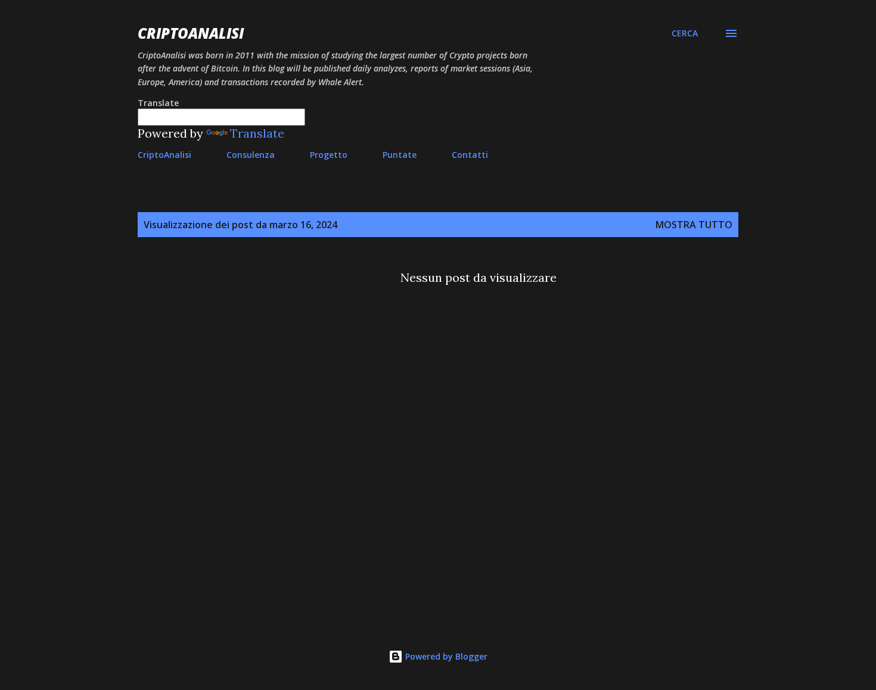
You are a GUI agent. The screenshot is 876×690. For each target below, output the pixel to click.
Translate (257, 133)
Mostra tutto (694, 224)
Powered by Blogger (445, 656)
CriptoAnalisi (191, 33)
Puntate (400, 154)
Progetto (328, 154)
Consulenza (250, 154)
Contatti (470, 154)
